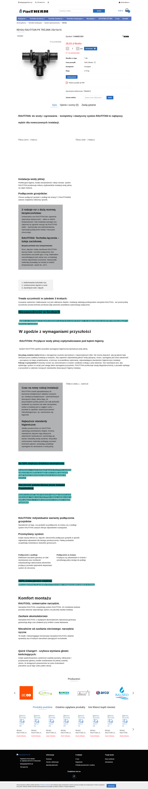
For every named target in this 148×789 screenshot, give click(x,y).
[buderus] (121, 692)
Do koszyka (89, 48)
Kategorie (22, 19)
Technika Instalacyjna (75, 19)
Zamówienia (109, 762)
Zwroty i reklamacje (52, 762)
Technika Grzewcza (37, 19)
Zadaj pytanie (71, 77)
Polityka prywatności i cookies (85, 765)
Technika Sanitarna (55, 19)
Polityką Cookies (44, 785)
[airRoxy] (26, 692)
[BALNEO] (102, 692)
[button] (50, 755)
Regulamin (79, 762)
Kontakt (125, 19)
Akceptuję (111, 786)
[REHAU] (125, 36)
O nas (117, 19)
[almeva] (64, 692)
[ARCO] (83, 692)
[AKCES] (45, 692)
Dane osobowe (109, 759)
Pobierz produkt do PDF (77, 83)
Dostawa (49, 759)
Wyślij (110, 97)
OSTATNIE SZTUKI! (105, 19)
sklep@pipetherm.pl (26, 764)
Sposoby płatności (52, 765)
